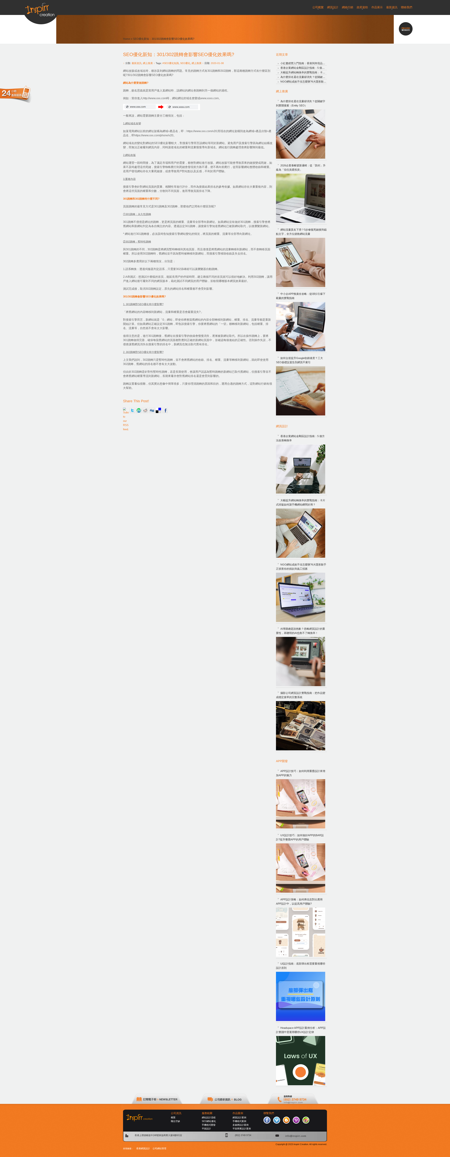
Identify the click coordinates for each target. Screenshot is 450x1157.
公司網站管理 (159, 1148)
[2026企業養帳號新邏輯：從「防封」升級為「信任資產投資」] (300, 198)
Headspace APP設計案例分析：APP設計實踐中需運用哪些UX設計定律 (301, 1030)
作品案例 (238, 1113)
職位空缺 (175, 1121)
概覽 (173, 1117)
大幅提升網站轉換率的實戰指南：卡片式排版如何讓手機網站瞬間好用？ (322, 72)
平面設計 (206, 1128)
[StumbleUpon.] (139, 410)
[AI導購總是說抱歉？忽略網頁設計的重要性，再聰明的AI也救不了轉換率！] (300, 661)
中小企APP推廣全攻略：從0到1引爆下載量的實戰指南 (300, 296)
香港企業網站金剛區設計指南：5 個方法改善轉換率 (310, 67)
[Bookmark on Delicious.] (158, 410)
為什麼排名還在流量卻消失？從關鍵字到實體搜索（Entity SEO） (318, 76)
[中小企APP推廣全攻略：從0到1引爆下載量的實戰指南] (300, 326)
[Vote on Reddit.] (145, 410)
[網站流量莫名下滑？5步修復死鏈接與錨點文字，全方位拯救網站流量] (300, 262)
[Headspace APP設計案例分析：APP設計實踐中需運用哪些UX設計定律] (300, 1060)
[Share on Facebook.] (165, 410)
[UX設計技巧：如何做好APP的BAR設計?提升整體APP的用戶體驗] (300, 868)
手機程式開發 (209, 1125)
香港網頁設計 (143, 1148)
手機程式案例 (239, 1121)
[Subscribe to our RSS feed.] (126, 410)
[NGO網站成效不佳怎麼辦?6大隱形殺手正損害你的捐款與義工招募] (300, 597)
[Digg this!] (152, 410)
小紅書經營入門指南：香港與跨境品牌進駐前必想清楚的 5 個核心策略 (321, 63)
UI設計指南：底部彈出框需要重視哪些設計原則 (300, 965)
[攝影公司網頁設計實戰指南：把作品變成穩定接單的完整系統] (300, 725)
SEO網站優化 (209, 1121)
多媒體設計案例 (241, 1125)
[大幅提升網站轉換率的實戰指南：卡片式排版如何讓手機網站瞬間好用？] (300, 533)
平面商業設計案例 (242, 1128)
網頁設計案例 (239, 1117)
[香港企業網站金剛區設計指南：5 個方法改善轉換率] (300, 469)
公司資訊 (176, 1113)
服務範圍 (207, 1113)
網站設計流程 (209, 1117)
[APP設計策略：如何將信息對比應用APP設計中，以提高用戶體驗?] (300, 932)
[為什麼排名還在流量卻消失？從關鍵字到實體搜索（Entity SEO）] (300, 134)
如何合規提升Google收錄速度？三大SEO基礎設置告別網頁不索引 (299, 360)
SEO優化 (185, 63)
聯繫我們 (268, 1113)
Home (126, 38)
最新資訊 (137, 63)
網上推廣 (148, 63)
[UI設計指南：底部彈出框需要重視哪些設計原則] (300, 996)
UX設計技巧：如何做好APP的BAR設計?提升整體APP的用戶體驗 (300, 837)
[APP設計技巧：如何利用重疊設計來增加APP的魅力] (300, 803)
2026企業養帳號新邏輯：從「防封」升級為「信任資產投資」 (301, 167)
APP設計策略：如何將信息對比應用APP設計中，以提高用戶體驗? (299, 901)
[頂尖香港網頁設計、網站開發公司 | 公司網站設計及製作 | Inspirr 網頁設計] (41, 8)
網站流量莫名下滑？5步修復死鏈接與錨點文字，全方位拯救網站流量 (301, 231)
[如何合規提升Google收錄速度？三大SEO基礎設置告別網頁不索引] (300, 390)
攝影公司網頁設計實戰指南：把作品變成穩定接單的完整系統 (300, 695)
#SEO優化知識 (170, 63)
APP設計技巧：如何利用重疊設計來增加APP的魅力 (300, 773)
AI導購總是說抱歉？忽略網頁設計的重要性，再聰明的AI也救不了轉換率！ (300, 630)
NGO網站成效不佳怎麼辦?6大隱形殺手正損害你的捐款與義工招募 (319, 81)
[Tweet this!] (132, 410)
